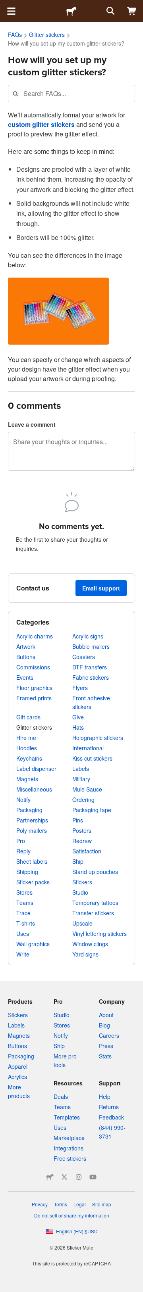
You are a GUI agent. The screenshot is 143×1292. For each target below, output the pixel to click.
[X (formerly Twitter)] (64, 1177)
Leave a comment (32, 424)
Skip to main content (6, 6)
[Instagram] (78, 1177)
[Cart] (132, 11)
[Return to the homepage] (71, 11)
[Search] (110, 11)
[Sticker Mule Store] (50, 1177)
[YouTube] (93, 1177)
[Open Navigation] (11, 11)
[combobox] (71, 93)
